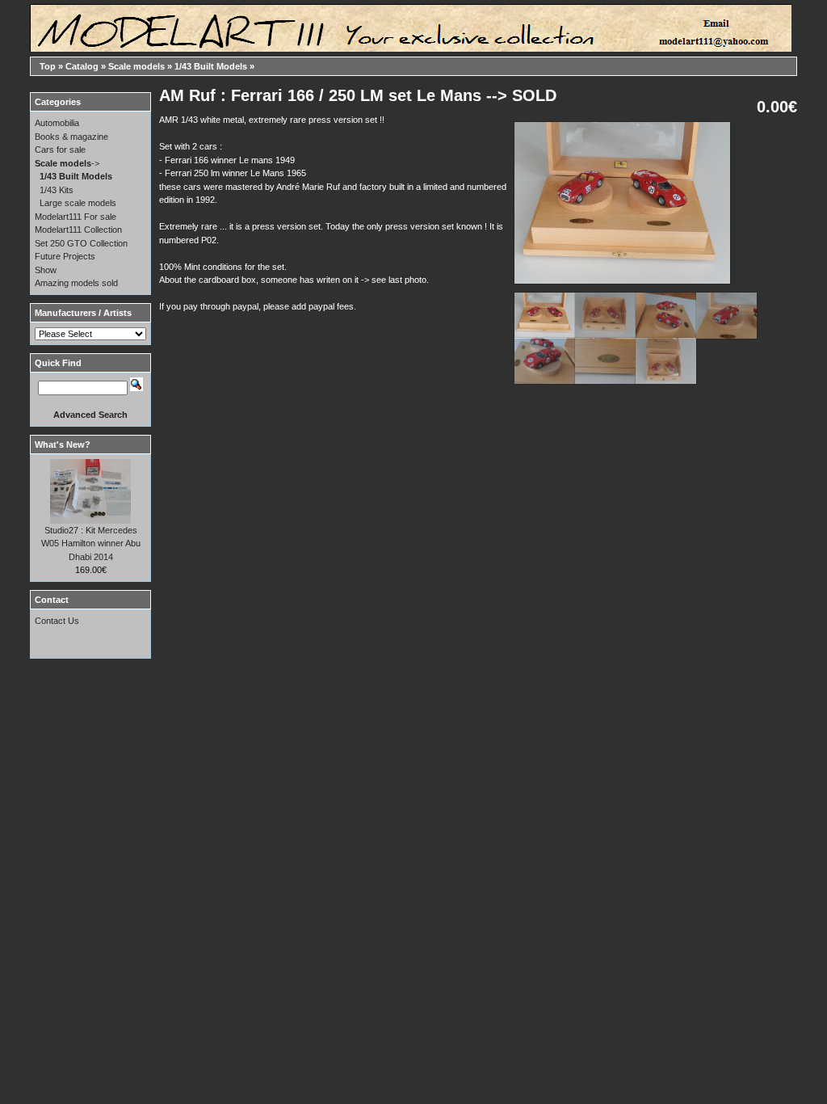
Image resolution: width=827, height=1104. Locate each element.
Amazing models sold (76, 283)
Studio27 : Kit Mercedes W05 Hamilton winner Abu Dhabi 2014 (91, 543)
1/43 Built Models (210, 66)
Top (48, 66)
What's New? (62, 444)
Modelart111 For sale (75, 216)
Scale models (136, 66)
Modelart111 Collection (78, 229)
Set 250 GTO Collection (81, 243)
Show (46, 270)
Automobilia (57, 123)
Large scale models (78, 203)
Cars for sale (60, 149)
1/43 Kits (56, 190)
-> (67, 163)
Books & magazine (71, 136)
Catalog (82, 66)
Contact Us (57, 621)
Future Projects (65, 256)
